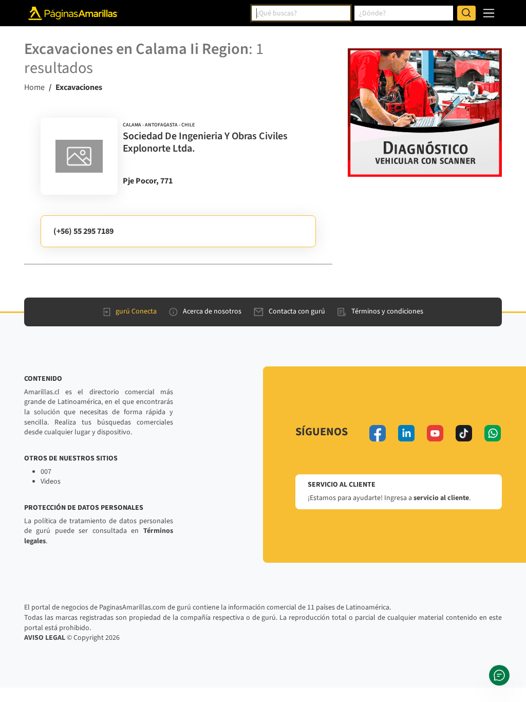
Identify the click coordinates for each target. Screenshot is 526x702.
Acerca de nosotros (212, 311)
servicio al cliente (441, 498)
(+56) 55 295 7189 (83, 231)
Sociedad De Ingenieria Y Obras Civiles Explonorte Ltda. (205, 142)
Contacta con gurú (297, 311)
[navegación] (489, 13)
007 (46, 472)
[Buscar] (466, 13)
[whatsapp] (492, 433)
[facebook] (377, 433)
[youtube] (435, 433)
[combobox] (301, 13)
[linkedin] (406, 433)
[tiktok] (464, 433)
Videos (51, 481)
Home (34, 87)
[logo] (79, 156)
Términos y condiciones (387, 311)
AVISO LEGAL (44, 638)
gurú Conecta (136, 311)
